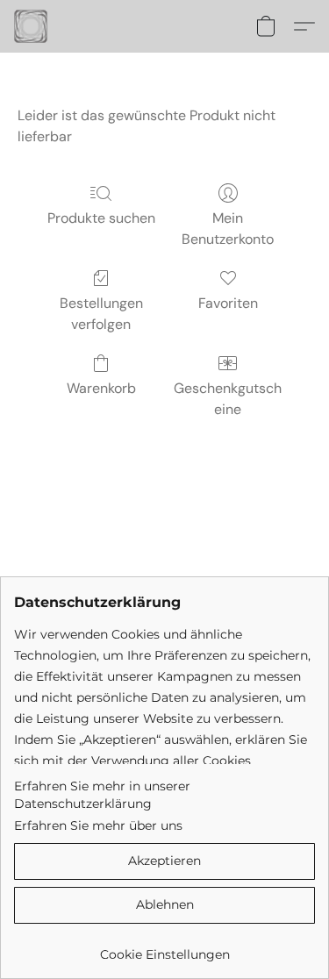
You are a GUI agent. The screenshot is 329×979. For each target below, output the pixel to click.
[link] (164, 948)
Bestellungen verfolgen (101, 313)
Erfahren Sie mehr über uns (98, 825)
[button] (31, 26)
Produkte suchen (101, 218)
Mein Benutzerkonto (228, 228)
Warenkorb (101, 388)
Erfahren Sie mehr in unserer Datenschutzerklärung (102, 794)
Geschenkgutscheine (228, 398)
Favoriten (228, 303)
